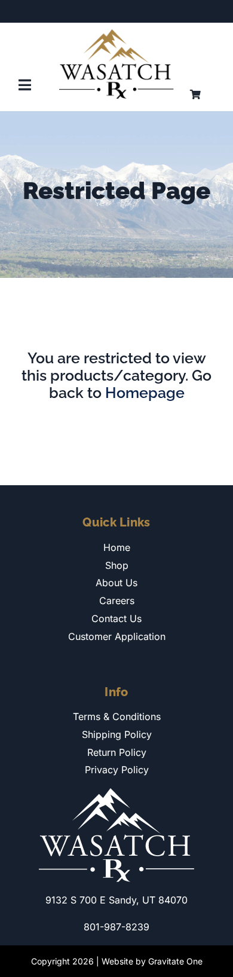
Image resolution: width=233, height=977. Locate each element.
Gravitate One (175, 961)
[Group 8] (116, 34)
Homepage (145, 393)
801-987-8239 (116, 927)
